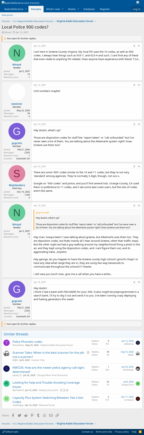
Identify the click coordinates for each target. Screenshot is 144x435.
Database (89, 9)
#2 (139, 84)
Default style (11, 431)
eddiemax (129, 343)
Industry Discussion (48, 390)
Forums (36, 9)
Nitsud (7, 32)
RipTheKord (18, 390)
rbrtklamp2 (128, 369)
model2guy (17, 405)
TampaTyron (127, 384)
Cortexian (129, 399)
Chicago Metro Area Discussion (52, 375)
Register (105, 9)
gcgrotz (17, 143)
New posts (7, 15)
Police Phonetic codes (27, 342)
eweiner (16, 103)
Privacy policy (122, 431)
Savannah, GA (23, 158)
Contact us (87, 431)
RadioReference (13, 9)
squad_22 (17, 375)
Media (72, 9)
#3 (139, 124)
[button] (26, 9)
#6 (139, 282)
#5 (139, 205)
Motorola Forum (47, 405)
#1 (139, 45)
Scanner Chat (37, 360)
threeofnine (18, 345)
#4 (139, 166)
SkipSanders (17, 185)
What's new (53, 9)
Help (134, 431)
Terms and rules (104, 431)
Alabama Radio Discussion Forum (56, 345)
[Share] (134, 46)
